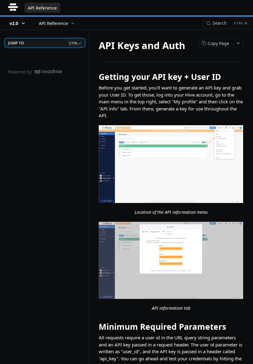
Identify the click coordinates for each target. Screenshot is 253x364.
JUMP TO (44, 43)
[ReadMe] (48, 71)
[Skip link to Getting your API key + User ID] (94, 77)
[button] (171, 164)
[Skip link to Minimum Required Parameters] (94, 327)
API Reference (42, 8)
